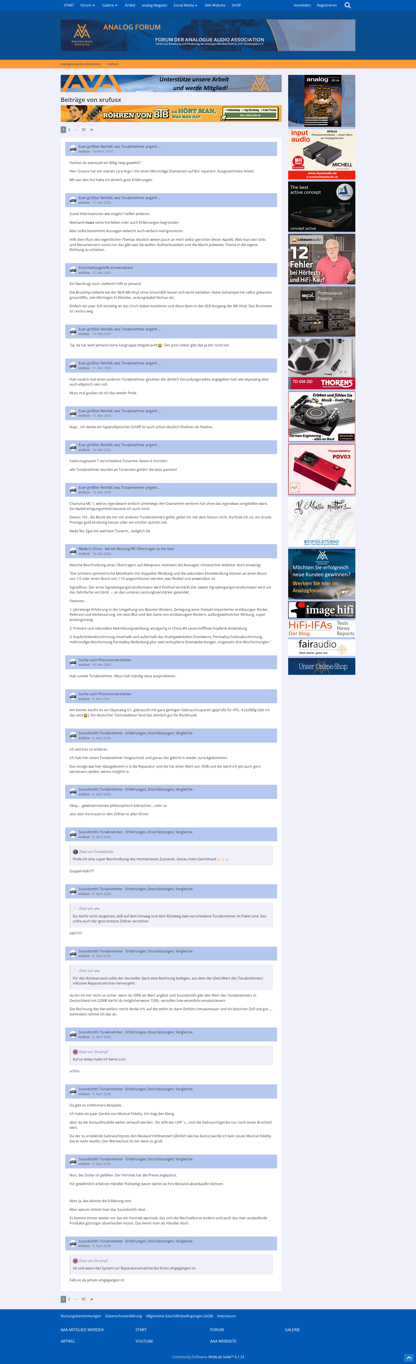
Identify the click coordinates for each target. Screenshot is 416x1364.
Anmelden (302, 5)
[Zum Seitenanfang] (409, 1358)
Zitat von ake (89, 908)
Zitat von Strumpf (93, 1051)
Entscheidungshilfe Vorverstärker (106, 267)
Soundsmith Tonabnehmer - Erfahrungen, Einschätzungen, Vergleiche (136, 733)
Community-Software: (208, 1356)
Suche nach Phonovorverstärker (105, 660)
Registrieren (327, 5)
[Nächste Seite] (91, 129)
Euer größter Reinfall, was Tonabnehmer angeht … (120, 146)
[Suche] (347, 5)
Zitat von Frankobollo (96, 851)
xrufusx (84, 151)
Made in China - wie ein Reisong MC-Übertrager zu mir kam (126, 548)
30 (83, 129)
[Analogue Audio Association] (208, 35)
